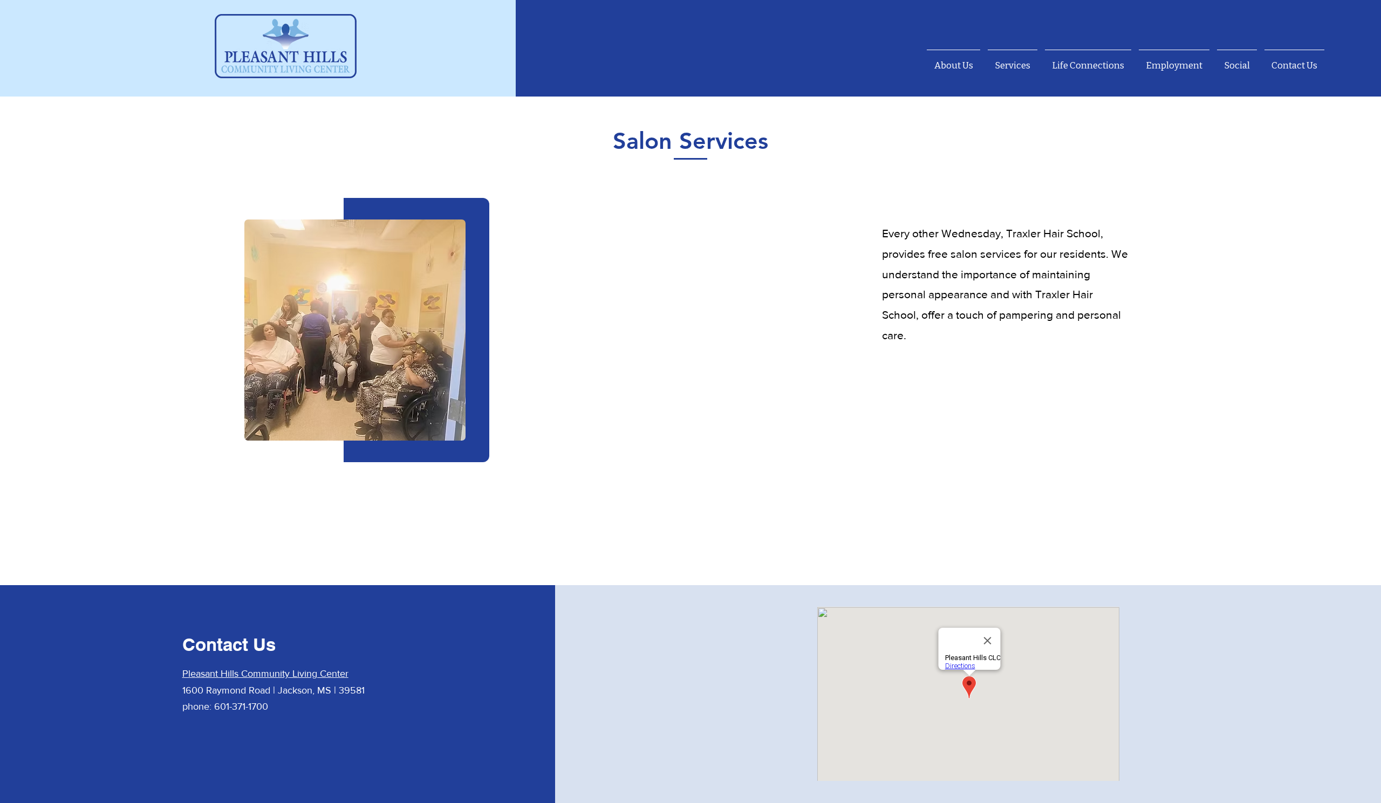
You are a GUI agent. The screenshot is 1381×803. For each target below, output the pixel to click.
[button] (1012, 61)
